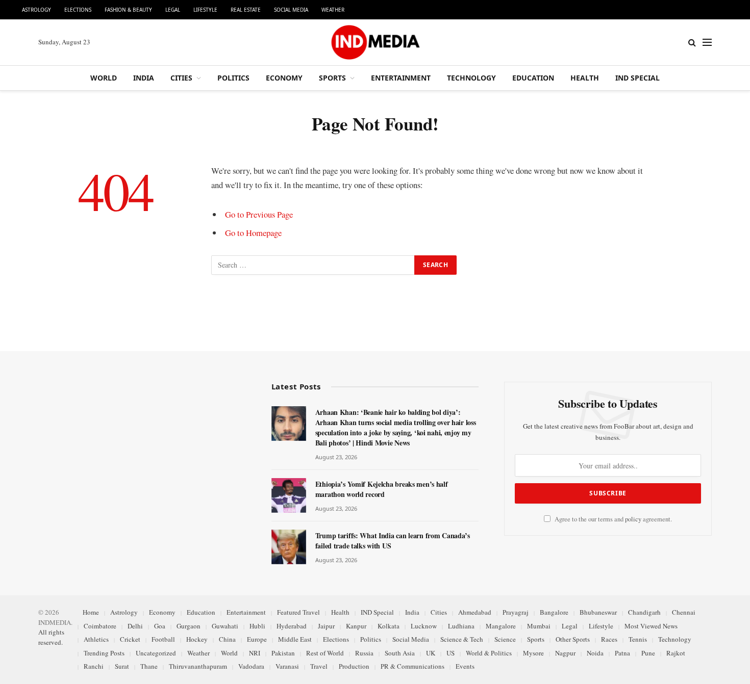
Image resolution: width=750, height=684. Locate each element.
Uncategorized (156, 652)
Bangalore (554, 612)
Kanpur (356, 625)
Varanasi (287, 666)
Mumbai (539, 625)
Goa (159, 625)
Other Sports (573, 639)
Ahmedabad (474, 612)
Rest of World (325, 652)
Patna (622, 652)
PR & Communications (412, 666)
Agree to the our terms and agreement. (612, 519)
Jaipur (326, 625)
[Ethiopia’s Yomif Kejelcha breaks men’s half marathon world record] (288, 495)
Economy (284, 78)
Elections (77, 9)
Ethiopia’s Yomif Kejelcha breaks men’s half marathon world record (381, 489)
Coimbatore (100, 625)
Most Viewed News (651, 625)
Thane (149, 666)
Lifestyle (205, 9)
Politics (233, 78)
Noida (595, 652)
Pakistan (283, 652)
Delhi (135, 625)
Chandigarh (644, 612)
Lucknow (424, 625)
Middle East (295, 639)
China (227, 639)
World (103, 78)
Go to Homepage (253, 233)
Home (91, 612)
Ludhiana (461, 625)
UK (430, 652)
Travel (319, 666)
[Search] (692, 42)
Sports (332, 78)
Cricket (130, 639)
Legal (172, 9)
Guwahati (225, 625)
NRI (254, 652)
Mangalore (501, 625)
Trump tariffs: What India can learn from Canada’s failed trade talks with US (392, 541)
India (143, 78)
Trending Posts (104, 652)
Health (584, 78)
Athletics (96, 639)
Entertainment (401, 78)
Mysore (533, 652)
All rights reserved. (51, 637)
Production (354, 666)
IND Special (637, 78)
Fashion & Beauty (128, 9)
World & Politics (489, 652)
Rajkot (675, 652)
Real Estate (246, 9)
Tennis (638, 639)
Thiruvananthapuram (198, 666)
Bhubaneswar (598, 612)
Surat (122, 666)
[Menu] (707, 42)
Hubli (257, 625)
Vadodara (251, 666)
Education (533, 78)
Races (609, 639)
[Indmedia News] (375, 42)
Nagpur (565, 652)
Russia (364, 652)
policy (633, 519)
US (450, 652)
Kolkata (388, 625)
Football (163, 639)
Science (505, 639)
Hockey (197, 639)
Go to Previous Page (259, 214)
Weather (332, 9)
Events (465, 666)
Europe (257, 639)
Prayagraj (516, 612)
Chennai (683, 612)
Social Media (291, 9)
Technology (471, 78)
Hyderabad (292, 625)
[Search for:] (313, 265)
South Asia (400, 652)
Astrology (36, 9)
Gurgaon (189, 625)
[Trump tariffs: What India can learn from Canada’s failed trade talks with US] (288, 547)
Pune (648, 652)
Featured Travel (298, 612)
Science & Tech (461, 639)
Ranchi (94, 666)
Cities (181, 78)
